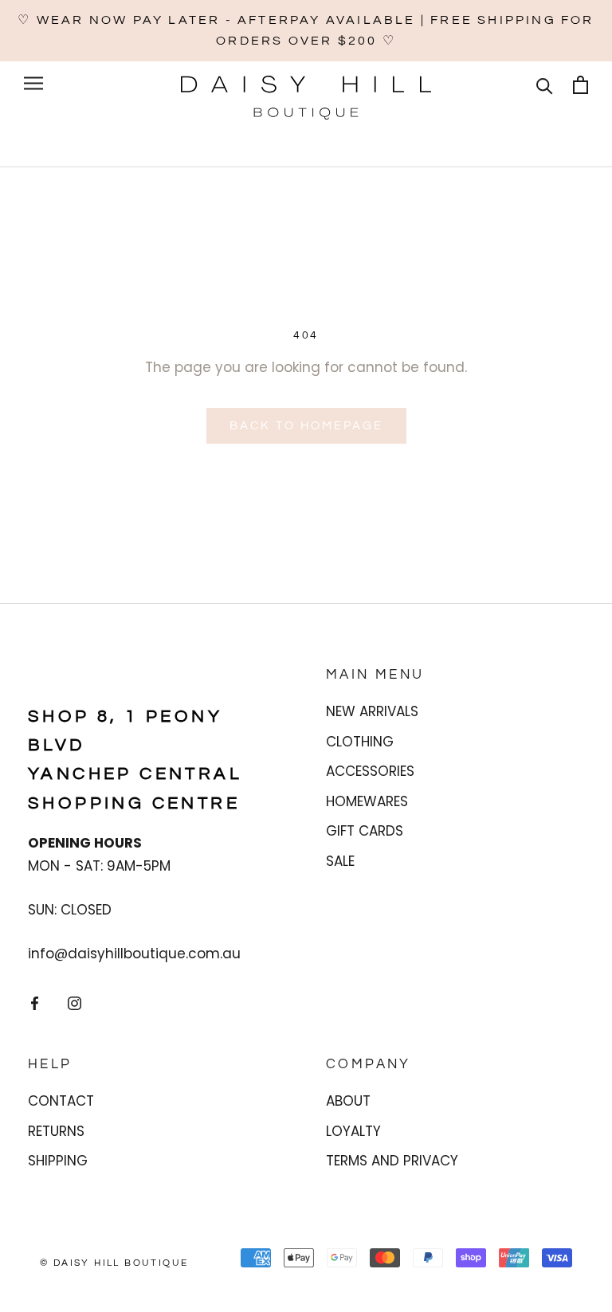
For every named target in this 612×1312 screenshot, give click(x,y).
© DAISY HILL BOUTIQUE (114, 1263)
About (348, 1100)
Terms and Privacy (392, 1160)
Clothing (360, 741)
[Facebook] (34, 1002)
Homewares (367, 801)
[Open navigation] (33, 83)
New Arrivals (372, 711)
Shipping (58, 1160)
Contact (61, 1100)
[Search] (544, 84)
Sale (340, 861)
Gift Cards (364, 830)
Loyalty (353, 1131)
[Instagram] (74, 1002)
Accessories (370, 771)
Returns (56, 1131)
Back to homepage (306, 426)
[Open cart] (580, 85)
